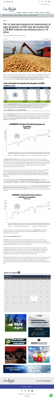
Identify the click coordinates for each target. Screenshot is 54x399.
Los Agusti (24, 386)
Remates (42, 12)
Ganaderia (31, 12)
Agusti (8, 1)
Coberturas (47, 12)
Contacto (29, 386)
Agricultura (25, 12)
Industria (36, 12)
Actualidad (19, 12)
